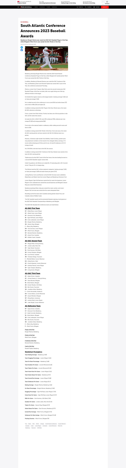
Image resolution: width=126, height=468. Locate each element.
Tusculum (34, 427)
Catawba (27, 425)
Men (33, 423)
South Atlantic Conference (51, 423)
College (42, 423)
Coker (32, 425)
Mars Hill (60, 425)
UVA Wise (39, 427)
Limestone (45, 425)
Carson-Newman (62, 423)
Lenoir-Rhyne (38, 425)
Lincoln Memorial (52, 425)
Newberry (28, 427)
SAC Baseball (24, 22)
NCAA (37, 423)
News (29, 423)
